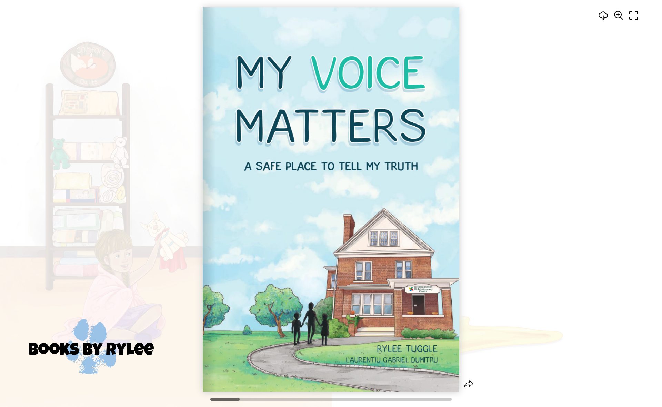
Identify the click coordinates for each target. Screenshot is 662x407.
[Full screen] (633, 15)
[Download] (603, 15)
